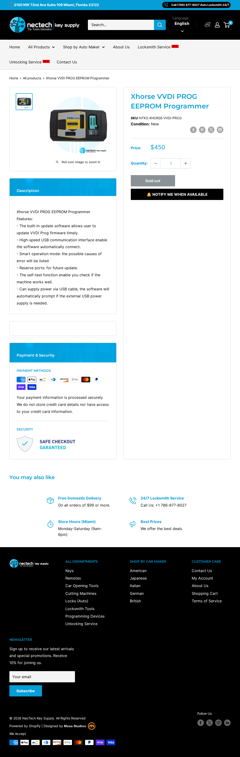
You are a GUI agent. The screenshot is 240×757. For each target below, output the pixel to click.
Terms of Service (207, 601)
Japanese (138, 578)
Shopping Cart (205, 593)
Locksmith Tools (79, 608)
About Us (121, 47)
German (137, 593)
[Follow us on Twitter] (209, 722)
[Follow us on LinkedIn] (227, 722)
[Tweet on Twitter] (211, 129)
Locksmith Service (157, 47)
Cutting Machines (80, 593)
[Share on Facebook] (193, 129)
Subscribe (25, 690)
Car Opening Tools (81, 585)
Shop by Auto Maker (81, 47)
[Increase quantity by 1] (186, 163)
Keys (69, 570)
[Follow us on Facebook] (200, 722)
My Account (202, 578)
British (135, 601)
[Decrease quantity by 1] (156, 163)
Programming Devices (85, 616)
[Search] (160, 25)
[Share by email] (220, 129)
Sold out (152, 180)
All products (32, 78)
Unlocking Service (29, 62)
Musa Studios (75, 726)
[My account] (208, 24)
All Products (39, 47)
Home (14, 47)
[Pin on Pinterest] (202, 129)
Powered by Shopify (25, 726)
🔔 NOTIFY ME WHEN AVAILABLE (177, 194)
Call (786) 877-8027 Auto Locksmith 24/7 (200, 5)
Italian (135, 585)
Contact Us (67, 62)
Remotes (73, 578)
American (138, 570)
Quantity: (139, 163)
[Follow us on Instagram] (218, 722)
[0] (227, 25)
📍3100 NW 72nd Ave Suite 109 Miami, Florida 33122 (54, 5)
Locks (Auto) (76, 601)
